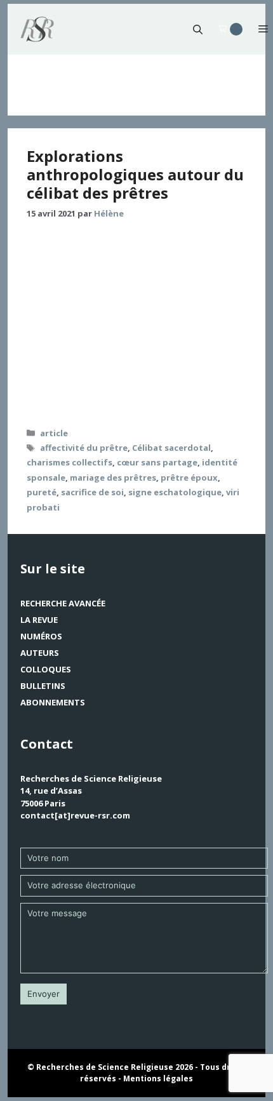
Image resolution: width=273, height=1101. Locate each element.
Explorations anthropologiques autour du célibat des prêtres (135, 174)
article (54, 433)
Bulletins (42, 685)
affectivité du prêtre (84, 447)
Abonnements (52, 702)
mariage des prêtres (113, 477)
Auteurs (39, 652)
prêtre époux (189, 477)
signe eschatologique (175, 492)
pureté (42, 492)
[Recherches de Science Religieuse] (37, 29)
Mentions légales (158, 1078)
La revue (39, 619)
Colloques (45, 669)
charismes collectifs (69, 462)
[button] (197, 29)
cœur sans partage (157, 462)
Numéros (41, 636)
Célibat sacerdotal (171, 447)
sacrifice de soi (92, 492)
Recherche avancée (62, 603)
